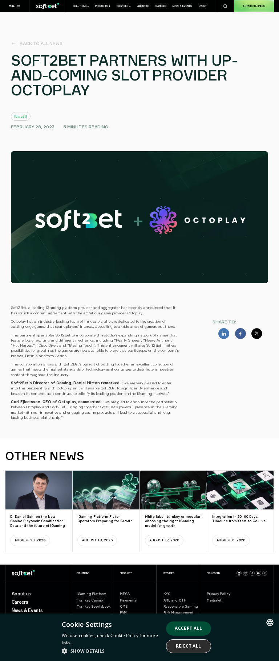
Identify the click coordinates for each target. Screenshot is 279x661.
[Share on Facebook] (240, 333)
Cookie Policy (124, 635)
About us (21, 593)
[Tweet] (256, 333)
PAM (123, 613)
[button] (14, 6)
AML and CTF (174, 600)
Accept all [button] (188, 628)
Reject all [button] (188, 646)
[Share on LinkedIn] (223, 333)
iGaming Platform (91, 594)
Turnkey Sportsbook (93, 606)
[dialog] (139, 637)
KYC (166, 594)
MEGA (124, 594)
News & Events (27, 610)
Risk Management (178, 613)
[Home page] (47, 6)
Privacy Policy (218, 594)
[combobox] (270, 622)
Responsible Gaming (180, 606)
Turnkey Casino (90, 600)
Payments (128, 600)
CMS (123, 606)
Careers (20, 602)
